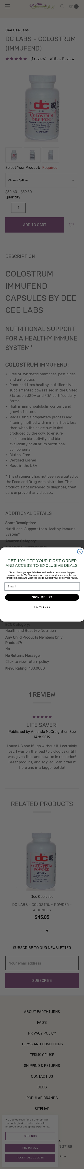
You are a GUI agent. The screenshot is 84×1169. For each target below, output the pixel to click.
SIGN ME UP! (42, 597)
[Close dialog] (79, 551)
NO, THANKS (42, 607)
